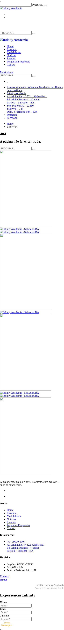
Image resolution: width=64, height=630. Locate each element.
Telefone (4, 615)
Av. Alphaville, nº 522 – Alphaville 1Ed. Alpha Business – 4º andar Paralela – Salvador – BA (27, 99)
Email (3, 609)
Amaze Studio (57, 588)
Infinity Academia (16, 93)
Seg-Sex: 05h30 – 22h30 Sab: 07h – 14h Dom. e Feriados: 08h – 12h (22, 108)
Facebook (12, 117)
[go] (33, 33)
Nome (3, 602)
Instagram (12, 114)
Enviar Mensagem (6, 623)
